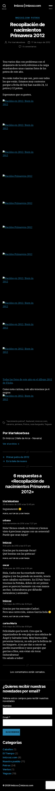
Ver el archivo (11, 443)
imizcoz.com (22, 18)
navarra (10, 424)
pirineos (18, 424)
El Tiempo (8, 753)
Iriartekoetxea (18, 42)
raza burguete (37, 424)
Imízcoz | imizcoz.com (27, 5)
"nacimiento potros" (15, 421)
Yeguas (48, 424)
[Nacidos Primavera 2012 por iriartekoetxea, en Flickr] (27, 187)
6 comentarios (29, 46)
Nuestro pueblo (11, 761)
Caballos (8, 749)
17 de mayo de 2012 (40, 42)
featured (30, 421)
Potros (35, 18)
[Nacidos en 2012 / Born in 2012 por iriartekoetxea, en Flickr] (27, 111)
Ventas (7, 769)
